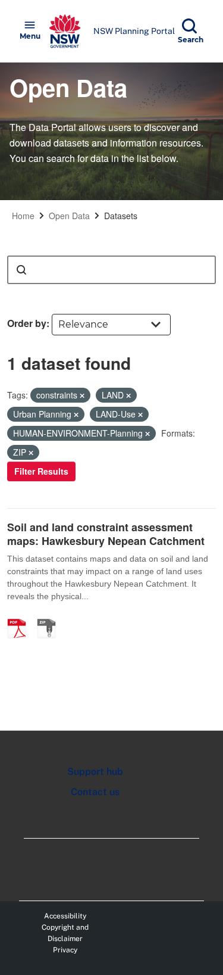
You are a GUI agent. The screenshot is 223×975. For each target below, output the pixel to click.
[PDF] (20, 616)
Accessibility (65, 916)
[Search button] (21, 270)
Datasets (120, 216)
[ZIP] (50, 616)
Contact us (95, 792)
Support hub (95, 771)
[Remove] (82, 395)
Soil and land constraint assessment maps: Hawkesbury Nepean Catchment (106, 534)
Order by (26, 323)
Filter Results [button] (41, 471)
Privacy (65, 950)
